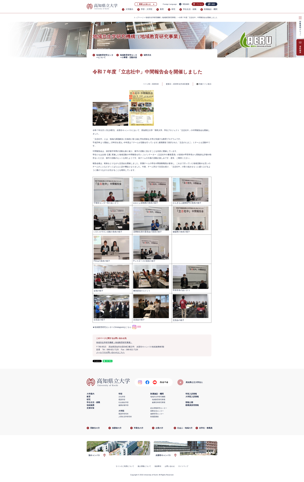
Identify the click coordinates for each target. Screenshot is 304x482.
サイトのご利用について (125, 466)
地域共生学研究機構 (157, 397)
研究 (173, 9)
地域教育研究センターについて (104, 56)
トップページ (139, 17)
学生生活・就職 (189, 9)
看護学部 (122, 399)
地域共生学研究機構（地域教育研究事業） (161, 17)
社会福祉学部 (123, 402)
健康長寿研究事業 (158, 402)
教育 (162, 9)
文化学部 (122, 397)
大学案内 (129, 9)
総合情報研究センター (158, 408)
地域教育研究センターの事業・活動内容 (128, 56)
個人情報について (144, 466)
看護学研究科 (123, 414)
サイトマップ (183, 466)
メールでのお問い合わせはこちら (110, 352)
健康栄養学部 (123, 405)
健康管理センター (157, 414)
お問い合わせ (170, 466)
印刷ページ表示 (205, 84)
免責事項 (157, 466)
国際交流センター (157, 411)
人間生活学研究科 (125, 417)
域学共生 (147, 55)
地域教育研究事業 (158, 399)
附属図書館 (154, 417)
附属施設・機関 (210, 9)
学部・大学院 (146, 9)
